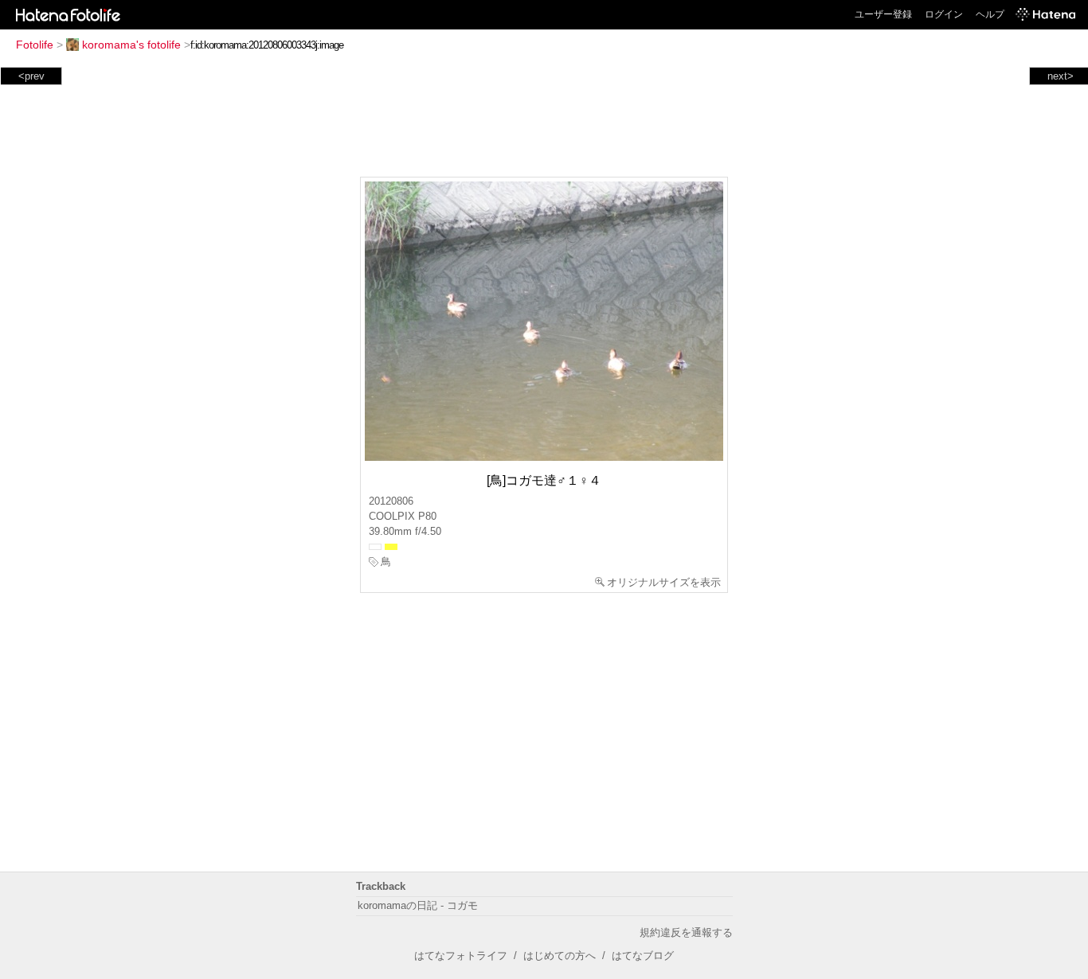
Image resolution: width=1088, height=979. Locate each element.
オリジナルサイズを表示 (664, 582)
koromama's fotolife (131, 44)
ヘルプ (990, 14)
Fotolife (34, 44)
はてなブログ (643, 955)
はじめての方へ (559, 955)
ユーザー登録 (883, 14)
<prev (31, 76)
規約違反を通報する (686, 932)
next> (1060, 76)
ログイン (944, 14)
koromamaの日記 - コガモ (418, 905)
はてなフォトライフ (460, 955)
